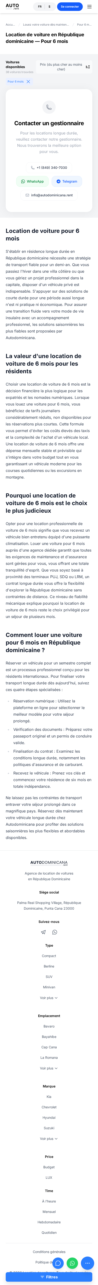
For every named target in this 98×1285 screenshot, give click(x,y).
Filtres (52, 1277)
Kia (49, 1097)
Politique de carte (49, 1262)
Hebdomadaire (49, 1222)
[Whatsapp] (72, 1263)
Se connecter (70, 6)
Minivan (49, 987)
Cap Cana (49, 1047)
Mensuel (49, 1212)
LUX (49, 1177)
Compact (49, 956)
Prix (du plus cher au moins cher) (61, 66)
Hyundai (49, 1117)
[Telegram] (43, 932)
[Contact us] (87, 1263)
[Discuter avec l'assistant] (58, 1263)
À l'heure (49, 1201)
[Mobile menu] (89, 6)
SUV (49, 977)
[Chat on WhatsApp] (55, 932)
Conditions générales (49, 1252)
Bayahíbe (49, 1037)
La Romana (49, 1057)
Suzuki (49, 1128)
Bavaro (49, 1026)
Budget (49, 1167)
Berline (49, 966)
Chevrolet (49, 1107)
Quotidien (49, 1232)
